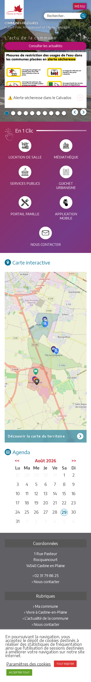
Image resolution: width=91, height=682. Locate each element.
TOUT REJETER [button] (65, 663)
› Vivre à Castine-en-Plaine (45, 612)
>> (74, 460)
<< (17, 460)
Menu (79, 6)
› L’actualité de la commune (45, 618)
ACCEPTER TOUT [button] (19, 672)
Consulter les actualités (45, 46)
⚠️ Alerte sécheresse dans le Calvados (39, 97)
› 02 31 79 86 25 (46, 575)
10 (64, 113)
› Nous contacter (45, 581)
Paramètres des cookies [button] (28, 664)
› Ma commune (45, 606)
